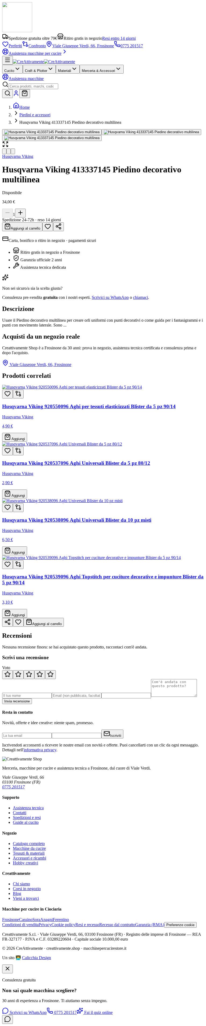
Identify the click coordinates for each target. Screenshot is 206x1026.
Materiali (64, 71)
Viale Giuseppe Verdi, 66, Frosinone (83, 45)
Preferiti (15, 45)
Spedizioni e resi (27, 817)
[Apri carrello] (24, 93)
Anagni (46, 919)
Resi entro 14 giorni (119, 38)
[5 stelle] (50, 674)
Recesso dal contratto (117, 924)
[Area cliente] (16, 95)
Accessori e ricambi (29, 858)
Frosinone (10, 919)
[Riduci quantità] (7, 213)
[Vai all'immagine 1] (4, 151)
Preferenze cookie (180, 925)
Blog (17, 893)
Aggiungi (18, 439)
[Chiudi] (7, 969)
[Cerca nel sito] (7, 93)
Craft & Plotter (36, 71)
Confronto (37, 45)
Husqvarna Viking (17, 156)
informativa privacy (40, 750)
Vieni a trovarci (26, 898)
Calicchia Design (36, 957)
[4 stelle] (39, 674)
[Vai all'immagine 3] (13, 151)
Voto (6, 667)
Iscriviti (115, 736)
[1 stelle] (7, 674)
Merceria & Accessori (98, 71)
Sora (36, 919)
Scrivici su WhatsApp (110, 297)
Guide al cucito (26, 822)
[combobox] (33, 86)
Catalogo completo (29, 843)
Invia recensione (17, 701)
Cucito (9, 71)
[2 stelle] (18, 674)
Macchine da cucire (29, 848)
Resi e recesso (87, 924)
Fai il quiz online (98, 1012)
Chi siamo (21, 884)
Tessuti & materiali (29, 853)
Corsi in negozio (27, 888)
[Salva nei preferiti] (47, 226)
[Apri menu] (7, 60)
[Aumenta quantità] (20, 213)
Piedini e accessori (34, 115)
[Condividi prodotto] (58, 226)
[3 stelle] (29, 674)
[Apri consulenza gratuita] (7, 1019)
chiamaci (140, 297)
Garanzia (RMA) (149, 924)
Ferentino (61, 919)
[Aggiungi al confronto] (18, 394)
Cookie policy (63, 924)
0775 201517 (131, 45)
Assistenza (26, 78)
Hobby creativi (25, 863)
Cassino (25, 919)
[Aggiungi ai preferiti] (7, 394)
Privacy (45, 924)
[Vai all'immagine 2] (8, 151)
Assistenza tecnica (28, 808)
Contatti (19, 812)
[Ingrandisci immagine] (52, 132)
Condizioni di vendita (20, 924)
